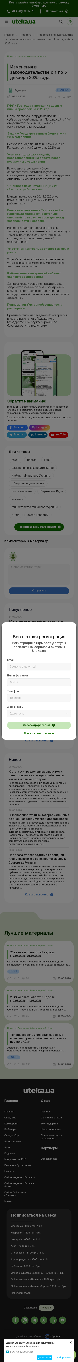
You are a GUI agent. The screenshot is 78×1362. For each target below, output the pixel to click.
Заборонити (64, 1357)
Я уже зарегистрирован (39, 734)
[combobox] (39, 713)
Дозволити (44, 1357)
